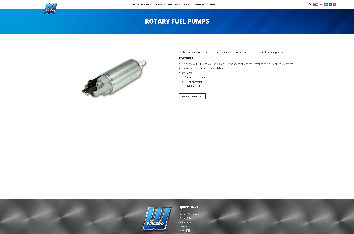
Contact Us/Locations (189, 213)
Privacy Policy (186, 218)
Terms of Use (186, 222)
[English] (315, 4)
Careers (183, 226)
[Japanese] (321, 4)
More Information (192, 96)
